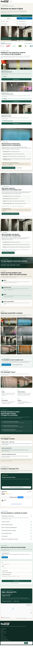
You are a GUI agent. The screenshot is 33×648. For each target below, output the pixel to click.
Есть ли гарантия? (5, 536)
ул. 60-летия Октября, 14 (4, 639)
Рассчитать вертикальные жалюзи (8, 167)
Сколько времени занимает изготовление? (9, 530)
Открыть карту (16, 601)
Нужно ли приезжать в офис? (6, 533)
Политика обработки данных (5, 640)
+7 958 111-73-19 (6, 595)
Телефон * (3, 566)
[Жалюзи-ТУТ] (5, 624)
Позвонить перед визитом (6, 601)
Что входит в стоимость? (6, 521)
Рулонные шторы (3, 631)
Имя (2, 562)
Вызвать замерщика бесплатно (16, 15)
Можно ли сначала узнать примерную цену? (9, 527)
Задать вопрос (19, 167)
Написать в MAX (24, 18)
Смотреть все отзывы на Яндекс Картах (16, 487)
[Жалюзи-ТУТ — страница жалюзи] (5, 1)
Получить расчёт (16, 79)
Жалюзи (2, 630)
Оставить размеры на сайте (17, 364)
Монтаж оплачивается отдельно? (7, 524)
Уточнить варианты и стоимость (8, 252)
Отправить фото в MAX (6, 364)
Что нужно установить (5, 570)
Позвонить (8, 18)
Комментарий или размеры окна (6, 574)
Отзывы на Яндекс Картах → (28, 43)
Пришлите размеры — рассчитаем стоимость (10, 213)
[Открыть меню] (11, 1)
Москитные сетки (3, 633)
